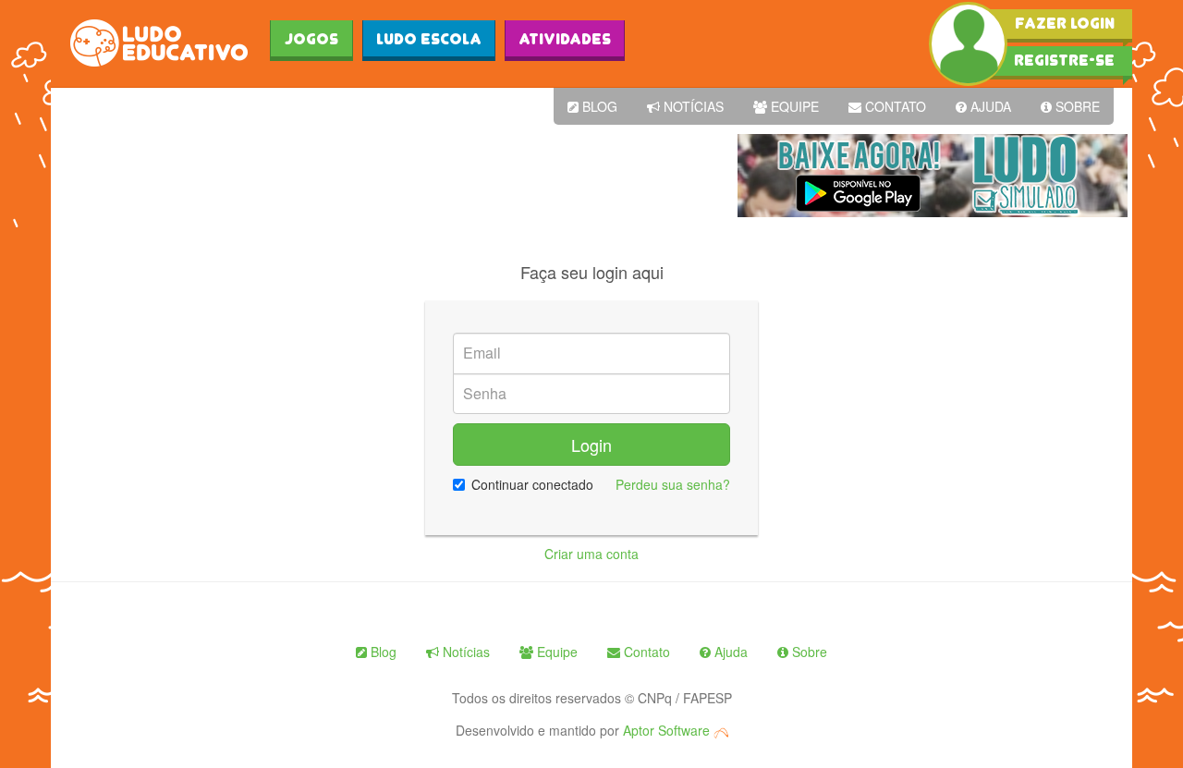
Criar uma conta (591, 553)
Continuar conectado (532, 484)
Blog (598, 106)
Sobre (1076, 106)
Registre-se (1064, 60)
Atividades (564, 39)
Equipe (793, 106)
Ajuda (989, 106)
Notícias (692, 106)
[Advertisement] (391, 175)
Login (591, 445)
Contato (893, 106)
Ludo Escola (429, 39)
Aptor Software (668, 730)
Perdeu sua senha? (673, 484)
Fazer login (1065, 23)
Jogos (311, 39)
